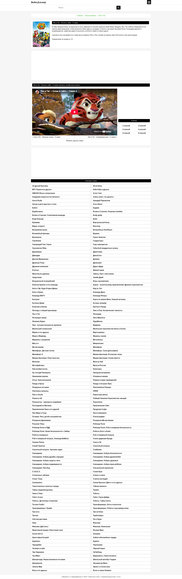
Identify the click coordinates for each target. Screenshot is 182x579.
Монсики (36, 362)
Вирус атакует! (38, 226)
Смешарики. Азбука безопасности (107, 453)
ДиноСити (97, 255)
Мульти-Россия (99, 365)
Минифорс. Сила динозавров (105, 351)
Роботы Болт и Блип (102, 431)
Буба (95, 219)
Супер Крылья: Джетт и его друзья (107, 482)
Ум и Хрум (97, 519)
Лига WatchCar (99, 318)
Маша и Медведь (39, 336)
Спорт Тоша (37, 479)
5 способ (126, 133)
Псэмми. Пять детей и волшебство (47, 417)
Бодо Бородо (38, 219)
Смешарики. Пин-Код (41, 468)
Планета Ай (37, 398)
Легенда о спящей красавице (44, 310)
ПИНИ (95, 391)
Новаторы (97, 369)
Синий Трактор (38, 446)
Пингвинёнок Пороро (102, 387)
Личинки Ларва (38, 321)
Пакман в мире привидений (104, 380)
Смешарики (37, 453)
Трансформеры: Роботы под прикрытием (110, 508)
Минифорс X (37, 354)
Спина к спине (99, 475)
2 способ (142, 126)
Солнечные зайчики (40, 475)
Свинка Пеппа (38, 442)
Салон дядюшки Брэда (102, 438)
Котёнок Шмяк (38, 303)
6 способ (142, 133)
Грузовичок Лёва (39, 248)
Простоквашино (100, 413)
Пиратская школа (100, 395)
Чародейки (36, 545)
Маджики (96, 325)
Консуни (35, 299)
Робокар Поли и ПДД (41, 427)
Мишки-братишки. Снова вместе (106, 358)
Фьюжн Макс (98, 530)
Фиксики (96, 523)
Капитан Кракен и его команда (45, 285)
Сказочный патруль (101, 446)
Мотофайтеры (38, 365)
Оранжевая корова (40, 376)
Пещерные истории (40, 387)
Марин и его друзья (40, 332)
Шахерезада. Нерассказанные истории (48, 559)
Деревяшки (37, 252)
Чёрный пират (99, 548)
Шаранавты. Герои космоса (104, 556)
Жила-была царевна (40, 274)
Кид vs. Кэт (97, 288)
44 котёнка (97, 186)
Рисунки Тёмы (38, 424)
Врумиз (96, 233)
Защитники (37, 277)
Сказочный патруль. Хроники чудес (47, 449)
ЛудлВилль (98, 321)
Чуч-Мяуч (36, 556)
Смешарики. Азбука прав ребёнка (107, 464)
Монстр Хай (98, 362)
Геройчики (36, 241)
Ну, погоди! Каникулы (41, 373)
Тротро (35, 515)
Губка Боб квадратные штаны (105, 248)
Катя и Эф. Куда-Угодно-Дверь (45, 288)
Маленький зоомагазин (42, 329)
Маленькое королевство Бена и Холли (109, 329)
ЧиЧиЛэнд (97, 552)
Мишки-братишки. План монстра (45, 358)
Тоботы (96, 493)
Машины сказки (99, 336)
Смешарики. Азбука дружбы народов (48, 457)
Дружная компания (40, 266)
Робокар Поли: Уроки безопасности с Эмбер (51, 431)
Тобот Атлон (37, 497)
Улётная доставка (39, 519)
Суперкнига (37, 482)
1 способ (126, 126)
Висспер (96, 226)
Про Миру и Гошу (39, 413)
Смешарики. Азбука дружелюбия (107, 457)
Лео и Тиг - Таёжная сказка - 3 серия (47, 137)
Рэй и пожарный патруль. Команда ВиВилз (50, 438)
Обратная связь (94, 577)
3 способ (126, 129)
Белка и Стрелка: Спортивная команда (48, 215)
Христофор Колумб (40, 537)
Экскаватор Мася (100, 563)
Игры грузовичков (101, 281)
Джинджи (36, 255)
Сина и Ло (97, 442)
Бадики (96, 208)
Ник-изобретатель (40, 369)
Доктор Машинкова (40, 259)
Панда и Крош (38, 384)
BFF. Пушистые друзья (41, 189)
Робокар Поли (99, 424)
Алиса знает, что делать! (103, 197)
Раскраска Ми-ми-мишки (103, 420)
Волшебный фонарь (41, 233)
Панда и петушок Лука (102, 384)
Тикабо (96, 490)
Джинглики (97, 252)
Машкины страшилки (41, 340)
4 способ (142, 129)
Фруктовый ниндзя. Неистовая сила (47, 530)
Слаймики (97, 449)
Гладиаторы (98, 241)
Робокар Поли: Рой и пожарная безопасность (112, 427)
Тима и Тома (37, 493)
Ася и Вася (97, 204)
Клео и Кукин (37, 292)
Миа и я (35, 343)
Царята (96, 541)
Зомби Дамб (98, 277)
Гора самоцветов (100, 244)
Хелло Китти (37, 534)
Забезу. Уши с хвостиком (103, 274)
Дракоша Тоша (38, 263)
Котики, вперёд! (99, 303)
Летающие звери (39, 318)
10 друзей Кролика (40, 186)
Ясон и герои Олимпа (102, 570)
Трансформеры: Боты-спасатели (107, 504)
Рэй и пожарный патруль (103, 435)
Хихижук (96, 534)
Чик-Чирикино (38, 552)
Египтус (35, 270)
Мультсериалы (90, 15)
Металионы (98, 340)
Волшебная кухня (39, 230)
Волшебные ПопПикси (102, 230)
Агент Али (97, 193)
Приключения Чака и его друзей (45, 409)
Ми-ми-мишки (38, 347)
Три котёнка (98, 512)
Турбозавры (98, 515)
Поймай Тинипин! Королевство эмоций (109, 398)
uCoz (119, 577)
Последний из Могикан (42, 405)
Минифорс (97, 347)
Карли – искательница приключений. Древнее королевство (118, 285)
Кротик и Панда (99, 307)
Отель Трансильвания (41, 380)
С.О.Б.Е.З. (36, 471)
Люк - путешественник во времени (46, 325)
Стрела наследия (100, 479)
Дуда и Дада (98, 266)
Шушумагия (37, 563)
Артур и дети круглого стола (44, 204)
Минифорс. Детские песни (43, 351)
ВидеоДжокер (38, 2)
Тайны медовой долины (42, 490)
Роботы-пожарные (40, 435)
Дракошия (97, 263)
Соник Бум (97, 471)
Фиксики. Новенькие (101, 526)
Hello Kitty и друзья (101, 189)
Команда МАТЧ (38, 296)
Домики (96, 259)
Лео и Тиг (102, 15)
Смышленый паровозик (103, 468)
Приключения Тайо (101, 405)
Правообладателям (108, 577)
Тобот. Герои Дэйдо (101, 497)
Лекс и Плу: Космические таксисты (107, 310)
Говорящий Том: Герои (41, 244)
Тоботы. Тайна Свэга (102, 501)
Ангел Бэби (37, 200)
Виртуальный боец (101, 222)
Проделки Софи (100, 409)
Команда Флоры (100, 296)
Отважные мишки (100, 376)
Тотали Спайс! (38, 504)
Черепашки (97, 545)
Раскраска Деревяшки (41, 420)
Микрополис (98, 343)
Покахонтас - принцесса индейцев (46, 402)
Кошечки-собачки (39, 307)
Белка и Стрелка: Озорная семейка (107, 211)
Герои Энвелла (99, 237)
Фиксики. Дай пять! (40, 526)
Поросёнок (97, 402)
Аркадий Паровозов (101, 200)
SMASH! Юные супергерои (43, 193)
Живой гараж (98, 270)
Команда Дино (99, 292)
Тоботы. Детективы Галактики (45, 501)
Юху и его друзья (39, 570)
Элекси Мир (37, 567)
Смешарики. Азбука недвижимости (47, 464)
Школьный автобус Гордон (104, 559)
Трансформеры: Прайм (42, 508)
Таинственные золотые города (45, 486)
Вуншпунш (36, 237)
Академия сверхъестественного (46, 197)
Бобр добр (97, 215)
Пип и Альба (37, 395)
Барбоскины (37, 211)
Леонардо (97, 314)
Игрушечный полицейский (43, 281)
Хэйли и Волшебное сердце (104, 537)
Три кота (35, 512)
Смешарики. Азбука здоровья (105, 460)
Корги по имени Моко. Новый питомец (109, 299)
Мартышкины (98, 332)
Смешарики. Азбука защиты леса (46, 460)
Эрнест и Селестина (101, 567)
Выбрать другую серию (74, 140)
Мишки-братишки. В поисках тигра (107, 354)
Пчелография (98, 417)
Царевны (36, 541)
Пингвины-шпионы (40, 391)
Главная (80, 15)
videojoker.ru (66, 577)
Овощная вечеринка (101, 373)
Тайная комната (99, 486)
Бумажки (36, 222)
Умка (34, 523)
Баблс (34, 208)
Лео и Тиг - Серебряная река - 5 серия (101, 137)
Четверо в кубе (38, 548)
